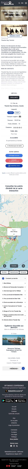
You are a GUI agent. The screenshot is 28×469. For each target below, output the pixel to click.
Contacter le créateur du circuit (14, 160)
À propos (14, 432)
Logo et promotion (14, 425)
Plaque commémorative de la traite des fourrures (13, 315)
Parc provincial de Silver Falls (11, 298)
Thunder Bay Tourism (7, 40)
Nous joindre (14, 439)
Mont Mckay (6, 283)
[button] (14, 238)
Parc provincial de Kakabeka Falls (12, 294)
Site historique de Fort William (11, 291)
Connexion (14, 430)
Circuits (14, 409)
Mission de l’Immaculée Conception (13, 287)
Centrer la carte (14, 272)
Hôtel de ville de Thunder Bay (11, 320)
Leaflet (16, 269)
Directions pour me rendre (15, 145)
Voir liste (4, 272)
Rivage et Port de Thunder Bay (11, 311)
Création (14, 411)
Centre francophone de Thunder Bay (12, 306)
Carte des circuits (14, 413)
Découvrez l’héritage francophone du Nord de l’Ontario (14, 350)
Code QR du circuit (15, 165)
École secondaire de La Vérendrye (12, 302)
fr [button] (22, 3)
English (17, 112)
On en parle (14, 420)
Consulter (14, 265)
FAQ (14, 418)
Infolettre (14, 423)
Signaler (3, 173)
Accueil (14, 406)
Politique (14, 437)
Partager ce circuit (14, 155)
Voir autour (23, 272)
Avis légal (14, 434)
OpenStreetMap (24, 269)
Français (11, 112)
